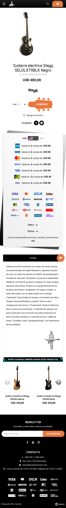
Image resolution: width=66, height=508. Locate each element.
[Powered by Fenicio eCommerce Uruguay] (59, 504)
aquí (33, 241)
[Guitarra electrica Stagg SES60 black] (49, 378)
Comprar (42, 104)
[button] (48, 4)
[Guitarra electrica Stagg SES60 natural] (17, 378)
